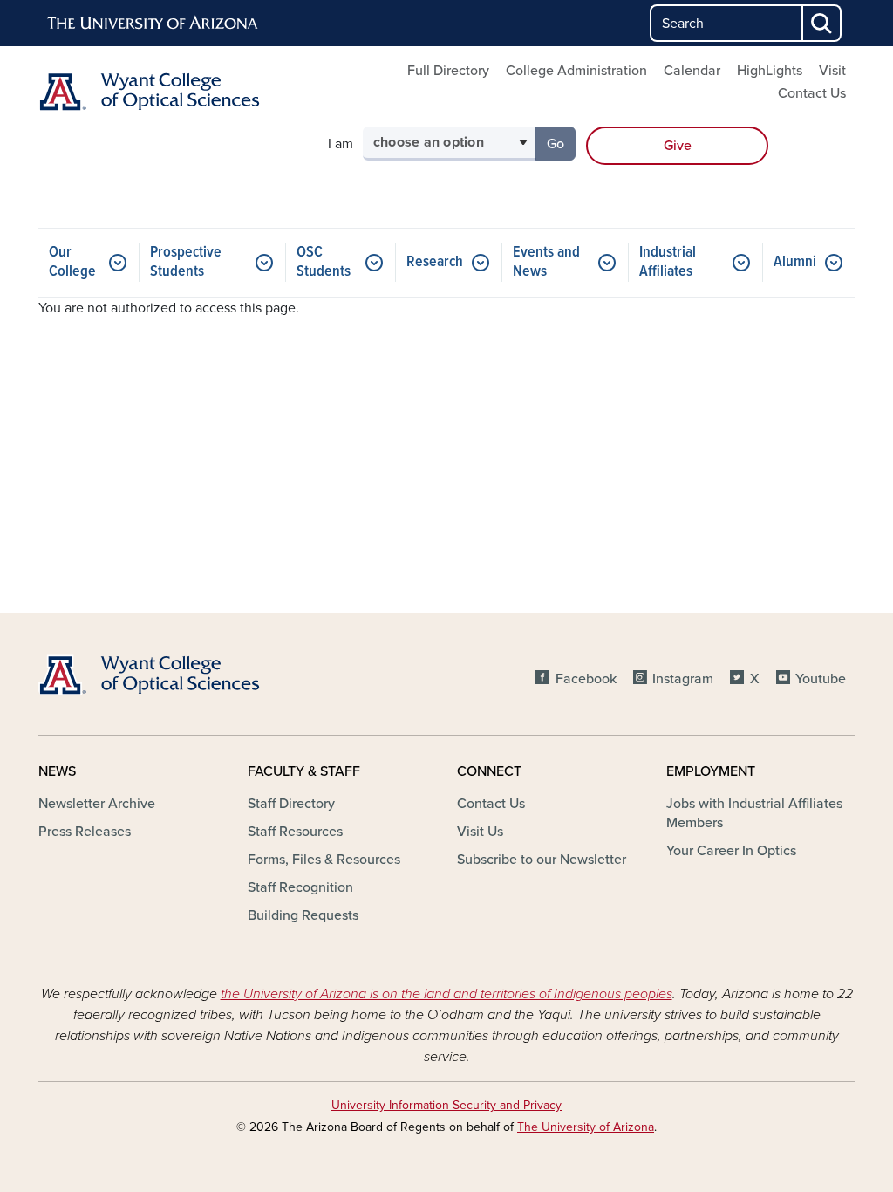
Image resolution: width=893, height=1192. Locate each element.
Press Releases (84, 831)
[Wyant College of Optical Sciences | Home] (167, 92)
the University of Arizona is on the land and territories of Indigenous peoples (446, 994)
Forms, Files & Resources (324, 859)
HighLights (769, 70)
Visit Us (480, 831)
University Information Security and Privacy (446, 1105)
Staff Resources (295, 831)
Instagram (682, 679)
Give (678, 145)
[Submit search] (822, 23)
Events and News (546, 262)
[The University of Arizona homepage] (153, 23)
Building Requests (303, 915)
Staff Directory (291, 803)
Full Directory (448, 70)
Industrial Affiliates (667, 262)
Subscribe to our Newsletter (541, 859)
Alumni (795, 262)
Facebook (586, 679)
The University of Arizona (585, 1127)
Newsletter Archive (96, 803)
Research (434, 262)
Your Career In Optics (731, 851)
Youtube (820, 679)
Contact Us (812, 93)
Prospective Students (186, 262)
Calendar (692, 70)
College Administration (576, 70)
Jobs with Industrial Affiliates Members (754, 813)
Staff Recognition (300, 887)
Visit (832, 70)
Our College (72, 262)
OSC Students (324, 262)
